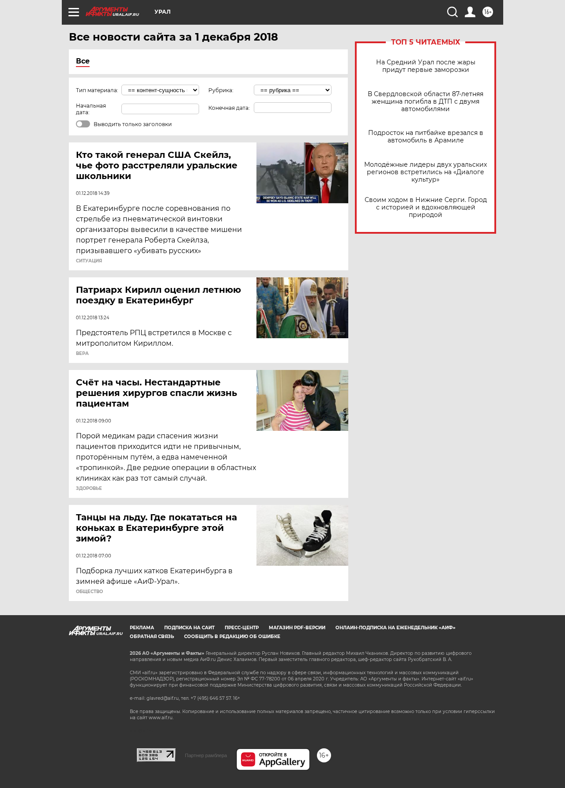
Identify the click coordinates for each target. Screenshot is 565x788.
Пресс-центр (242, 628)
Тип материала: (97, 90)
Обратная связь (152, 636)
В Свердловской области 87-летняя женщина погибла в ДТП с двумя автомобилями (425, 101)
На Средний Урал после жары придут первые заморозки (425, 66)
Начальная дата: (91, 109)
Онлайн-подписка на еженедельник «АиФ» (395, 628)
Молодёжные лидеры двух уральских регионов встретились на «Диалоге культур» (425, 172)
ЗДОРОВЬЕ (89, 488)
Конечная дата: (229, 108)
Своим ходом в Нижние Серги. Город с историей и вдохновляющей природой (426, 207)
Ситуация (89, 261)
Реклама (142, 628)
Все (83, 61)
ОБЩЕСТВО (89, 592)
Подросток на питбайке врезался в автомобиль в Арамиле (425, 136)
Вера (82, 353)
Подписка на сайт (189, 628)
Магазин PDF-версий (297, 628)
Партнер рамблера (206, 755)
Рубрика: (221, 90)
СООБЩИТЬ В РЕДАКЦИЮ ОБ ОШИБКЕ (232, 636)
